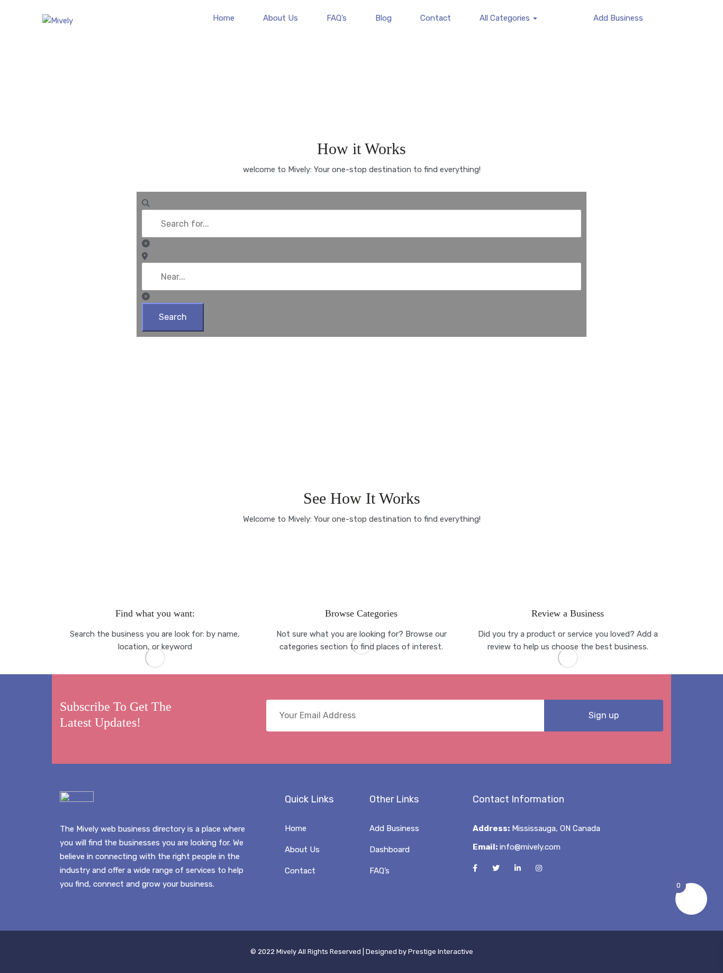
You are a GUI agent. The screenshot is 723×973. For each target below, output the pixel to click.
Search (173, 317)
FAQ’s (337, 18)
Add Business (617, 18)
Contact (435, 18)
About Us (280, 18)
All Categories (506, 18)
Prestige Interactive (440, 952)
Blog (383, 18)
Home (223, 18)
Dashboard (389, 849)
